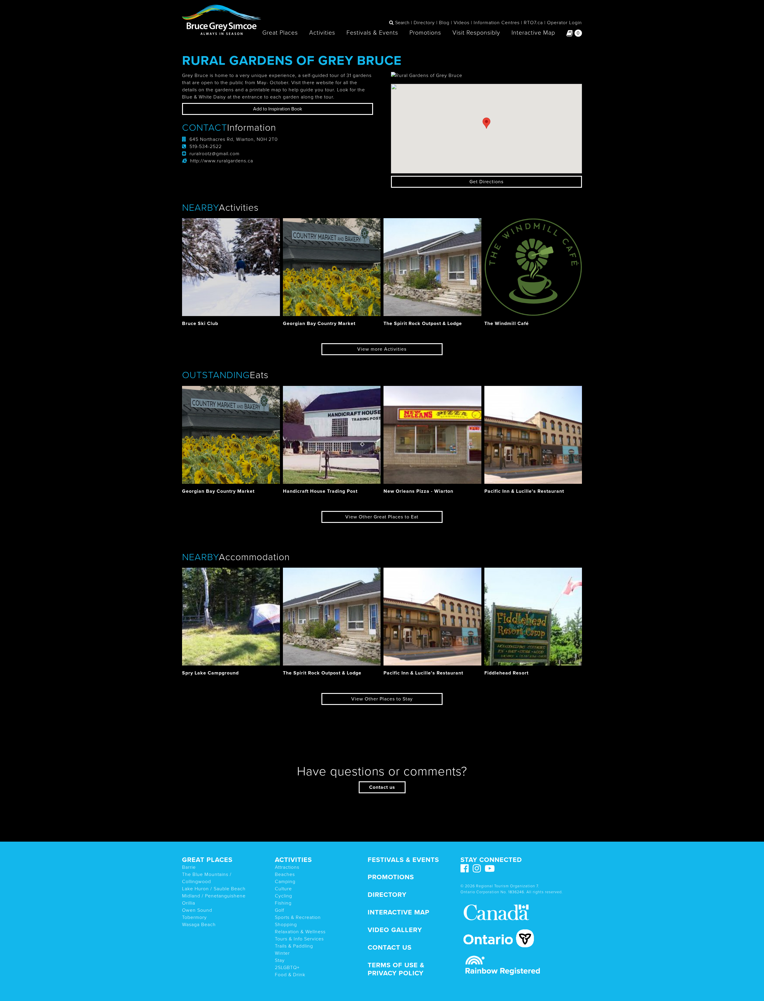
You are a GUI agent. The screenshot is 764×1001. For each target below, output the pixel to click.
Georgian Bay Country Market (319, 324)
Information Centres (497, 23)
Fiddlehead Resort (506, 673)
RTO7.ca (533, 23)
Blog (444, 23)
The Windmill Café (506, 324)
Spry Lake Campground (210, 673)
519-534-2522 (206, 147)
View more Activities (381, 349)
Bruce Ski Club (200, 324)
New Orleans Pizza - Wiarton (418, 491)
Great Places (280, 32)
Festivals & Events (372, 32)
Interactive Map (533, 32)
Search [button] (402, 23)
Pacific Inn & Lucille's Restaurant (524, 491)
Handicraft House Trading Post (320, 491)
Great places (207, 860)
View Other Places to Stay (382, 699)
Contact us (382, 787)
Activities (322, 32)
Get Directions (486, 182)
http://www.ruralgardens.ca (221, 161)
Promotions (425, 32)
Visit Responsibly (476, 32)
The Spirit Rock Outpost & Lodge (422, 324)
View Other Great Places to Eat (381, 517)
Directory (424, 23)
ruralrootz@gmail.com (215, 154)
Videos (461, 23)
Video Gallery (395, 930)
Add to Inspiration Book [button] (277, 109)
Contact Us (390, 947)
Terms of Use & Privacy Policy (396, 969)
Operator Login (564, 23)
